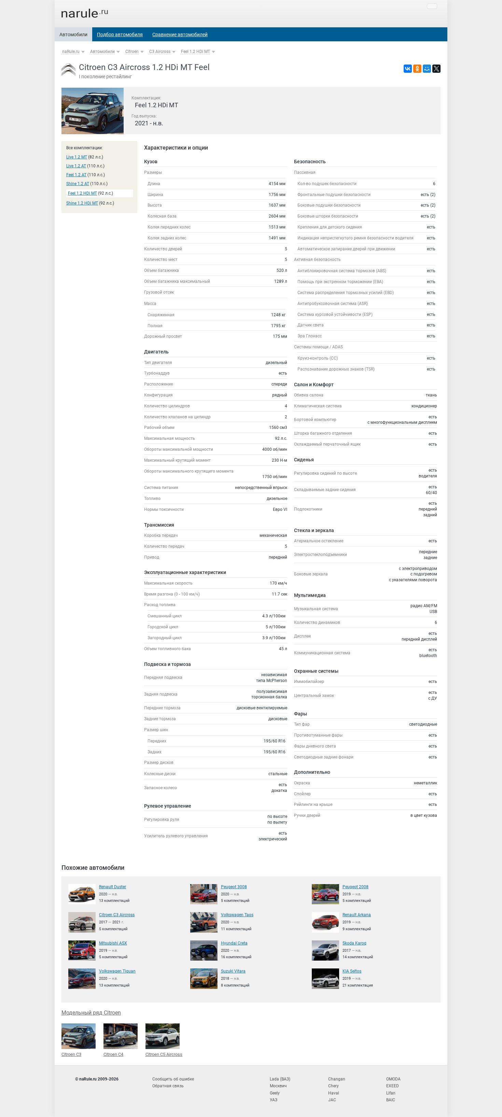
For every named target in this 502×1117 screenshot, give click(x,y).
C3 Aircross (159, 51)
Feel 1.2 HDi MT (195, 51)
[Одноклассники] (417, 69)
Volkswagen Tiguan (117, 971)
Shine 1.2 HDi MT (82, 203)
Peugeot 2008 (355, 886)
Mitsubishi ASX (113, 943)
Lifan (390, 1093)
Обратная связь (168, 1086)
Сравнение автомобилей (180, 34)
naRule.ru (71, 51)
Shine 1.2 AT (77, 183)
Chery (333, 1086)
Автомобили (73, 34)
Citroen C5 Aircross (163, 1054)
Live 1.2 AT (76, 166)
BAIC (390, 1100)
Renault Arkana (357, 914)
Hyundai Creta (234, 943)
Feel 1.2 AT (76, 174)
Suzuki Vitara (233, 971)
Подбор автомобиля (120, 34)
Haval (333, 1093)
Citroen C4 (113, 1054)
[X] (436, 69)
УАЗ (273, 1100)
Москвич (278, 1086)
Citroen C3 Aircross (117, 914)
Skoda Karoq (354, 943)
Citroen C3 (71, 1054)
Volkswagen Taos (237, 914)
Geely (275, 1093)
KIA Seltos (352, 971)
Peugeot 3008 (234, 886)
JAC (332, 1100)
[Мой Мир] (427, 69)
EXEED (392, 1086)
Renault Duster (112, 886)
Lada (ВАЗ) (280, 1079)
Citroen (132, 51)
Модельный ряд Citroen (91, 1012)
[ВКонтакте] (408, 69)
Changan (336, 1079)
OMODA (393, 1079)
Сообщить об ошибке (173, 1079)
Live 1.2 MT (76, 157)
